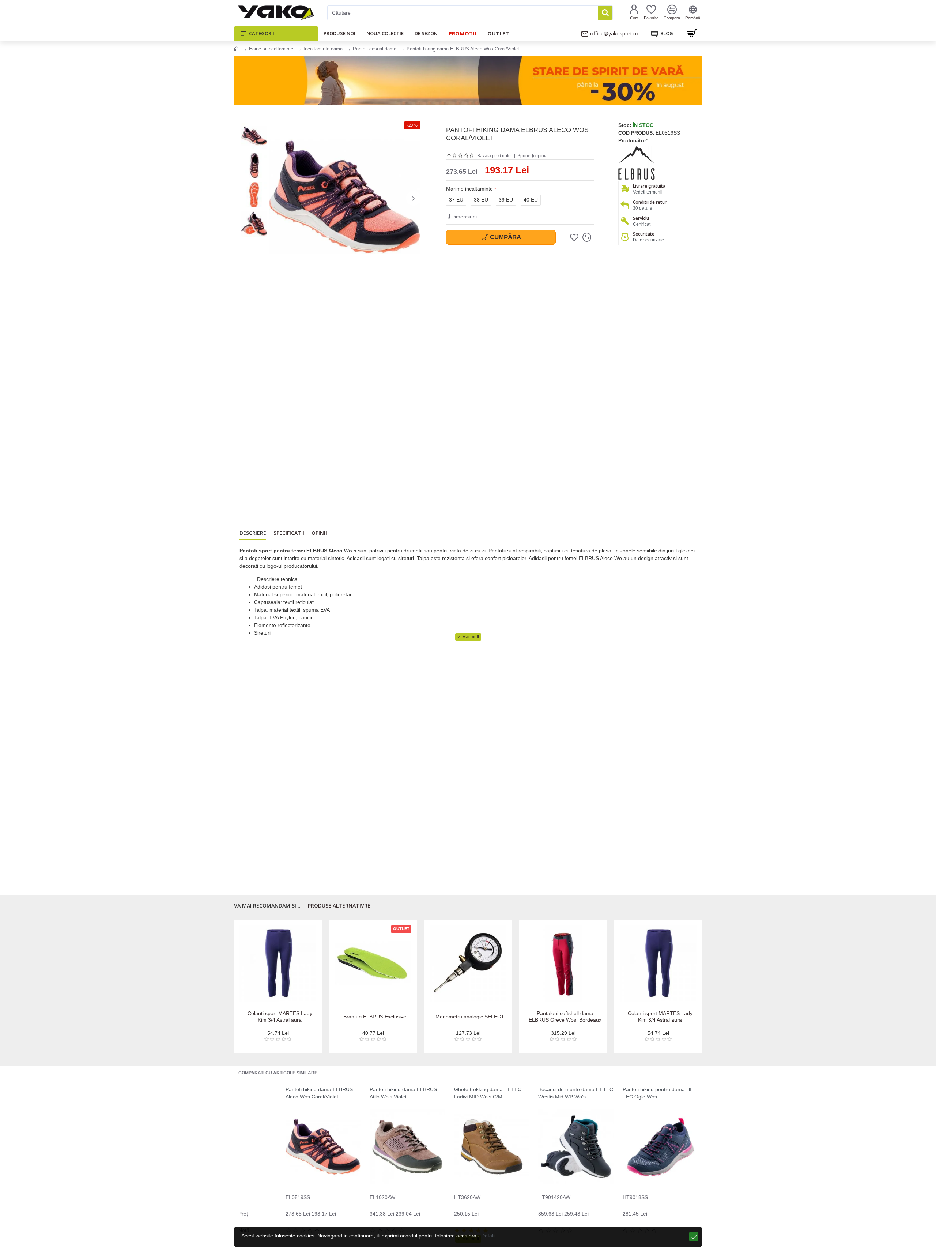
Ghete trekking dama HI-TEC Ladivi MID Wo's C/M (487, 1093)
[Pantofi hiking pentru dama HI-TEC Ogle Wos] (660, 1146)
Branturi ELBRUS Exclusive (374, 1016)
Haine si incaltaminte (271, 49)
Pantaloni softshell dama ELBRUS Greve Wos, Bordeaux (565, 1016)
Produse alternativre (339, 905)
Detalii (488, 1236)
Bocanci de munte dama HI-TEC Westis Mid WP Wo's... (575, 1093)
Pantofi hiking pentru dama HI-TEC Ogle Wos (658, 1093)
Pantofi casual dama (374, 49)
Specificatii (288, 533)
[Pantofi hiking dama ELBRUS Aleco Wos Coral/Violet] (323, 1146)
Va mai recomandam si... (267, 905)
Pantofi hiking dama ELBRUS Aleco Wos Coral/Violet (319, 1093)
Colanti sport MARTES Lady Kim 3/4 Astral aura (280, 1016)
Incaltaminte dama (323, 49)
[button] (276, 198)
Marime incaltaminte (469, 189)
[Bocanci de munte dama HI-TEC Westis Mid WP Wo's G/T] (575, 1146)
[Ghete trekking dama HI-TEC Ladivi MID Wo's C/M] (491, 1146)
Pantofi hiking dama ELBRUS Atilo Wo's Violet (403, 1093)
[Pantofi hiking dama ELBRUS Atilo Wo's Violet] (407, 1146)
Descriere (252, 533)
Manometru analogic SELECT (469, 1016)
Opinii (319, 533)
